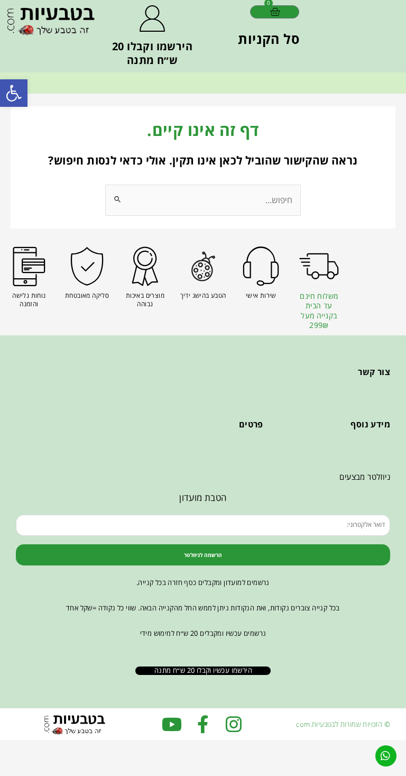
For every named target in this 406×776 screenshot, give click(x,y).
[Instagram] (234, 724)
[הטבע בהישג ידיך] (203, 266)
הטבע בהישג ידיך (203, 295)
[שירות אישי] (261, 266)
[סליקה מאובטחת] (87, 266)
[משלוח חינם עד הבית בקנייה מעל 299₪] (319, 266)
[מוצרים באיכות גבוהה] (145, 266)
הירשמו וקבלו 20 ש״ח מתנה (152, 53)
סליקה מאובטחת (87, 295)
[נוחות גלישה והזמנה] (29, 266)
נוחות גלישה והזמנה (28, 299)
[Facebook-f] (203, 724)
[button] (13, 93)
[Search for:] (203, 200)
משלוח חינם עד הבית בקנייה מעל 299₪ (319, 310)
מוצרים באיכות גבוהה (145, 299)
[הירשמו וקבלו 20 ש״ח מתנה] (152, 18)
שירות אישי (261, 295)
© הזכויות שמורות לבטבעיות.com (343, 724)
